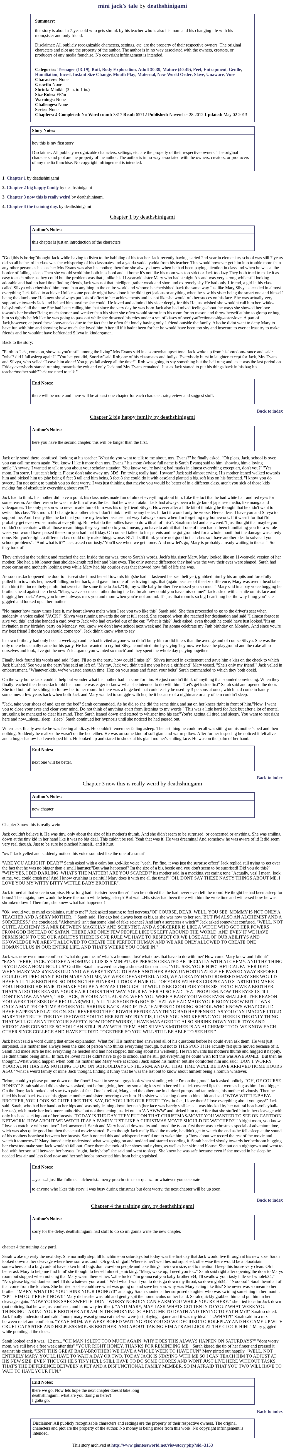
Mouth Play (124, 74)
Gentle (235, 69)
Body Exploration (119, 69)
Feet (197, 69)
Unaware (215, 74)
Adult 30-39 (149, 69)
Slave (199, 74)
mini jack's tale (118, 5)
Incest (65, 74)
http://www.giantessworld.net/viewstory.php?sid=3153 (162, 1445)
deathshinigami (167, 5)
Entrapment (215, 69)
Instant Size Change (92, 74)
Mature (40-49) (177, 69)
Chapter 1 (16, 178)
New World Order (174, 74)
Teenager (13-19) (73, 69)
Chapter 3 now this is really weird (38, 197)
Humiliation (46, 74)
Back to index (270, 411)
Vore (230, 74)
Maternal (146, 74)
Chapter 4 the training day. (32, 206)
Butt (96, 69)
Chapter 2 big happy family (33, 187)
